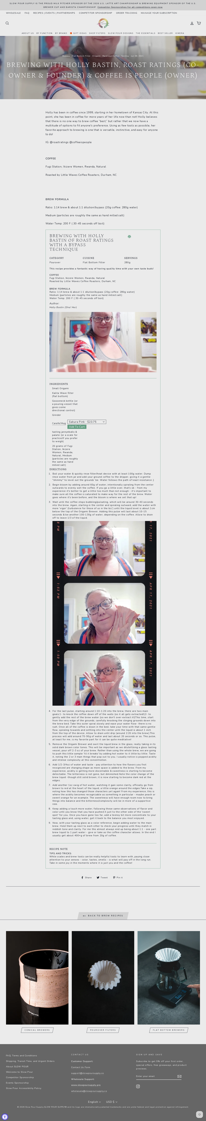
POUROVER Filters (103, 1030)
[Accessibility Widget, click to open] (5, 1116)
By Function (44, 33)
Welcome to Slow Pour (19, 1071)
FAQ (27, 12)
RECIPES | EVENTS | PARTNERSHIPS (54, 12)
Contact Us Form (80, 1067)
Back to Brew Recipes (105, 916)
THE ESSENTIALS (145, 33)
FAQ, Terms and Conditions (21, 1055)
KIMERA (180, 33)
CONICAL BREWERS (37, 1030)
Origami (96, 56)
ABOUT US (28, 33)
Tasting (125, 56)
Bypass (66, 56)
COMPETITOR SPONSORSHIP (95, 12)
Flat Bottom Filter (81, 56)
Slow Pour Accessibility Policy (23, 1088)
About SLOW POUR (17, 1066)
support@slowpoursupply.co (87, 1073)
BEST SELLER (165, 33)
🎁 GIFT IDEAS (78, 33)
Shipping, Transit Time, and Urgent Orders (30, 1061)
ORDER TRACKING (126, 12)
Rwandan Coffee (111, 56)
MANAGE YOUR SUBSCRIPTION (159, 12)
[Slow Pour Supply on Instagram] (138, 1086)
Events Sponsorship (17, 1082)
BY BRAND (61, 33)
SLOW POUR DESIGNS (120, 33)
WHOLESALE (13, 12)
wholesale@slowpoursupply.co (89, 1091)
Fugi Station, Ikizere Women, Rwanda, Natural (76, 166)
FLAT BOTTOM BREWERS (169, 1030)
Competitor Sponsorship (20, 1077)
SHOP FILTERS (97, 33)
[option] (103, 5)
